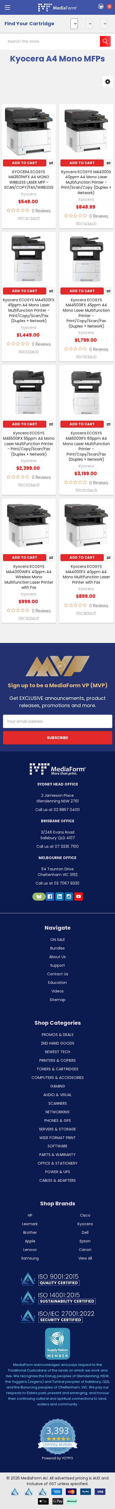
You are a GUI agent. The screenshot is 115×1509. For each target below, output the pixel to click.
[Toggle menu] (7, 7)
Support (57, 965)
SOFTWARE (57, 1146)
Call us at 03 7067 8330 (57, 883)
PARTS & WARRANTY (57, 1154)
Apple (30, 1241)
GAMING (57, 1086)
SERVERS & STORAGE (57, 1129)
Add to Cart (24, 162)
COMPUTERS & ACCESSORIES (58, 1077)
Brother (30, 1232)
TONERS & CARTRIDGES (57, 1069)
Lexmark (30, 1224)
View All (85, 1258)
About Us (57, 956)
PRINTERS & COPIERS (57, 1060)
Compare (51, 162)
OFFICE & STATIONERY (58, 1163)
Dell (85, 1232)
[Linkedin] (59, 896)
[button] (107, 81)
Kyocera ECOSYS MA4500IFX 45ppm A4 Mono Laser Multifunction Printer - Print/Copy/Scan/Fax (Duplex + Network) (86, 313)
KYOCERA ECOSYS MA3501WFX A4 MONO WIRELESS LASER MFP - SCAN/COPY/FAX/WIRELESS (28, 179)
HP (30, 1215)
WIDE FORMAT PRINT (57, 1137)
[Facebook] (50, 896)
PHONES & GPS (57, 1120)
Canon (85, 1249)
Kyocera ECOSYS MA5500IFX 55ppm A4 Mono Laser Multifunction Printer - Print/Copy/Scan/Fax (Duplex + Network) (29, 443)
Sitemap (58, 999)
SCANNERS (57, 1103)
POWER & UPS (57, 1172)
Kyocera (85, 1224)
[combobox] (57, 41)
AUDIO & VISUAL (57, 1094)
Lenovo (30, 1249)
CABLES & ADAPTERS (57, 1180)
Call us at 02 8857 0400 (57, 809)
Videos (57, 991)
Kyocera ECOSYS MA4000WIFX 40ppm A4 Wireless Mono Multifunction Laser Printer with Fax (29, 577)
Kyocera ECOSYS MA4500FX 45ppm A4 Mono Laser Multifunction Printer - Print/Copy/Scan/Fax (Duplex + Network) (29, 310)
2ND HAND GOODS (57, 1043)
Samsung (30, 1258)
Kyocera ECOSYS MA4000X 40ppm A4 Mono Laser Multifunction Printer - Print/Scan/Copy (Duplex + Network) (86, 182)
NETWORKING (57, 1112)
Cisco (85, 1215)
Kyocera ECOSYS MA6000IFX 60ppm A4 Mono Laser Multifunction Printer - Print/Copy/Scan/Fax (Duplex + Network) (86, 446)
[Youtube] (78, 896)
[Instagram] (69, 896)
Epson (85, 1241)
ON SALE (57, 939)
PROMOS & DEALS (58, 1034)
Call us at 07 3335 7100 (57, 846)
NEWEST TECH (57, 1052)
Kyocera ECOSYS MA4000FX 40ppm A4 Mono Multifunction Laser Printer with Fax (86, 574)
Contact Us (57, 974)
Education (57, 982)
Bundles (57, 948)
